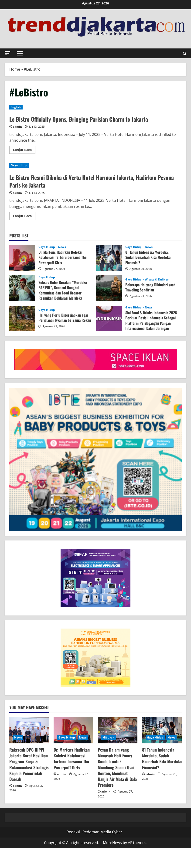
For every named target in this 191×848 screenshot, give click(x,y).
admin (17, 127)
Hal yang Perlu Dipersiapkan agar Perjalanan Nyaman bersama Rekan (22, 318)
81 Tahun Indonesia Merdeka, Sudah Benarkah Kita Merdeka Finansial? (109, 258)
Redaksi (73, 831)
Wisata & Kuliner (157, 279)
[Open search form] (184, 53)
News (62, 247)
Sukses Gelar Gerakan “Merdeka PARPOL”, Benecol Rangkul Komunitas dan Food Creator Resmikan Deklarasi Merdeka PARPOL (22, 288)
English (16, 107)
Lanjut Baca (24, 150)
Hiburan (108, 737)
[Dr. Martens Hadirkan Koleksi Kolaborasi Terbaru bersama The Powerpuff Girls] (73, 730)
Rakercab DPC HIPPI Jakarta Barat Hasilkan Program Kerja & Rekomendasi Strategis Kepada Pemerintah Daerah (29, 764)
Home (14, 69)
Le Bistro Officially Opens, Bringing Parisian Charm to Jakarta (78, 119)
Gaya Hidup (19, 165)
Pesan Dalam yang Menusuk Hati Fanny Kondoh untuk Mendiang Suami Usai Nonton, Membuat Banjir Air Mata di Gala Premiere (117, 767)
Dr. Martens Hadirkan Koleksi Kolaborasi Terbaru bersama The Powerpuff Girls (22, 258)
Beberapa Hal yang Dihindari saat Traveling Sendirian (109, 288)
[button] (7, 53)
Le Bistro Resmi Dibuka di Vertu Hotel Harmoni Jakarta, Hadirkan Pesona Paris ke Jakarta (91, 181)
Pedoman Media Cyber (102, 831)
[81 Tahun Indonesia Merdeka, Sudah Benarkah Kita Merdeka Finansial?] (162, 730)
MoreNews (112, 842)
